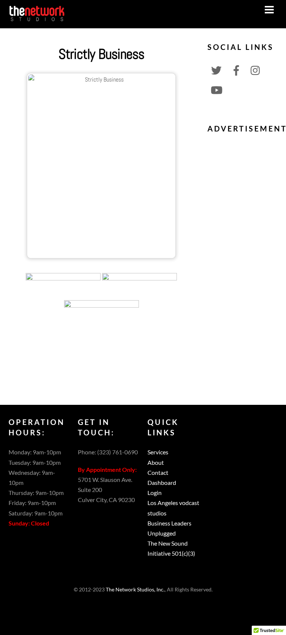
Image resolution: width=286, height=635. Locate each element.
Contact (157, 472)
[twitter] (216, 69)
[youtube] (216, 89)
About (155, 462)
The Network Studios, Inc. (135, 590)
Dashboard (161, 482)
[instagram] (256, 69)
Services (157, 451)
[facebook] (236, 69)
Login (154, 492)
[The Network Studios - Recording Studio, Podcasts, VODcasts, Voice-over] (37, 18)
